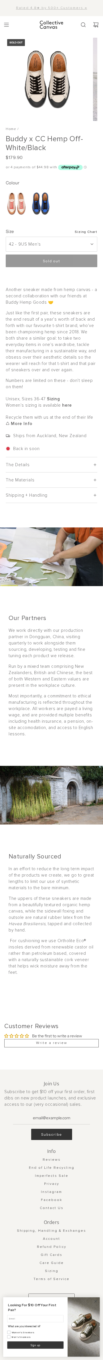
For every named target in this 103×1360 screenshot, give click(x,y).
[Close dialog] (96, 1301)
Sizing (53, 398)
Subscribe (51, 1134)
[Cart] (96, 24)
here (67, 405)
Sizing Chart (86, 232)
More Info (21, 423)
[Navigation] (6, 24)
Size (10, 231)
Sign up (35, 1345)
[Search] (83, 24)
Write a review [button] (51, 1043)
